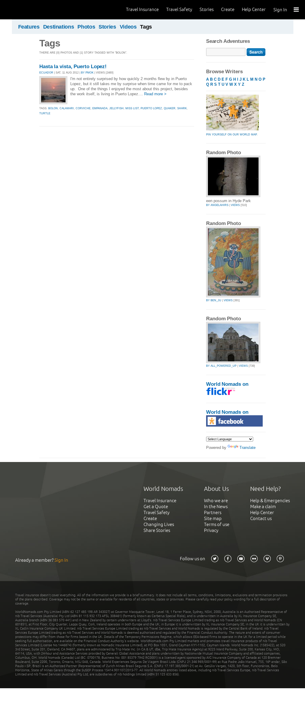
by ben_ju (213, 300)
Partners (212, 512)
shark (182, 108)
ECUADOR (46, 72)
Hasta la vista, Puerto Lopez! (73, 66)
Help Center (254, 9)
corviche (83, 108)
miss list (132, 108)
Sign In (280, 9)
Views (235, 205)
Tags (146, 27)
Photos (86, 27)
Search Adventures (228, 41)
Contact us (261, 518)
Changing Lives (159, 524)
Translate (247, 447)
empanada (100, 108)
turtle (44, 113)
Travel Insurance (142, 9)
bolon (53, 108)
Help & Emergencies (270, 500)
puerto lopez (151, 108)
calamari (67, 108)
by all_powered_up (221, 365)
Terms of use (216, 524)
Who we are (216, 500)
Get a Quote (156, 506)
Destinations (58, 27)
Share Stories (157, 530)
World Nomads (31, 9)
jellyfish (116, 108)
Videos (128, 27)
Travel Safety (179, 9)
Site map (213, 518)
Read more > (155, 94)
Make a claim (263, 506)
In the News (216, 506)
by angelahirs (217, 205)
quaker (169, 108)
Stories (207, 9)
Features (29, 27)
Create (227, 9)
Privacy (211, 530)
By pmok (87, 72)
